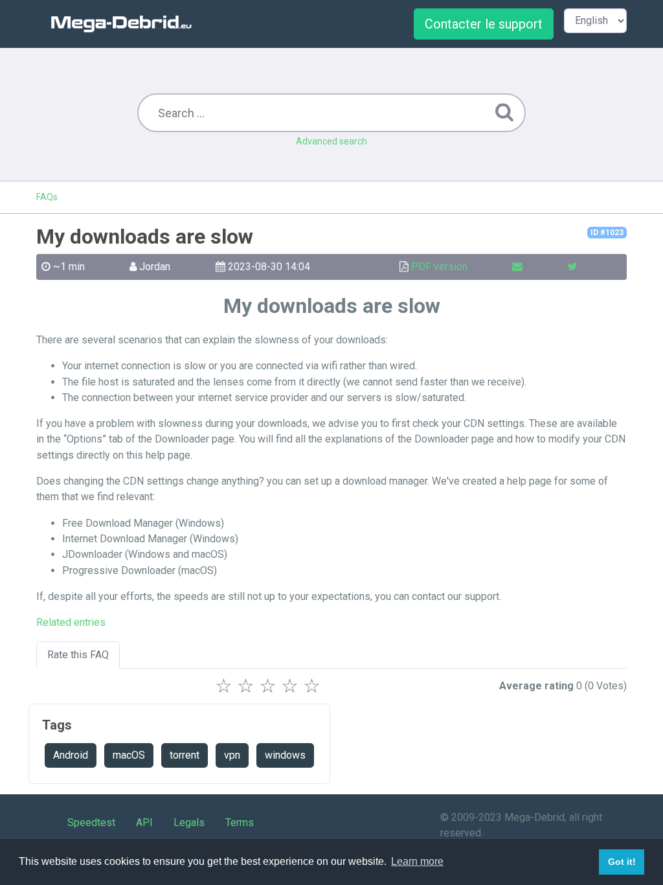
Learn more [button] (417, 861)
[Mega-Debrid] (127, 23)
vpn (232, 755)
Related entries (71, 622)
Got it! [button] (622, 861)
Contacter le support (484, 24)
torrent (184, 755)
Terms (239, 822)
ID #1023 (607, 232)
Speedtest (91, 822)
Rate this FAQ (78, 655)
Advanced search (331, 141)
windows (285, 755)
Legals (189, 822)
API (144, 822)
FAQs (47, 197)
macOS (129, 755)
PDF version (439, 266)
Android (70, 755)
